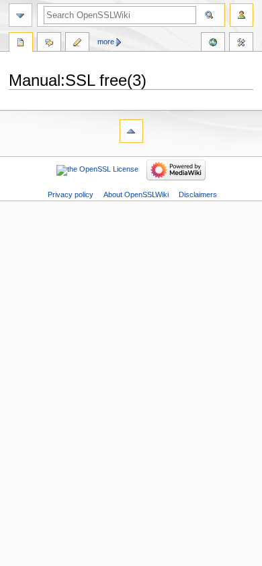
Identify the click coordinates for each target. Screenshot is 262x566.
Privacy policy (70, 194)
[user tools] (241, 15)
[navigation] (20, 15)
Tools (241, 43)
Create (77, 43)
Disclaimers (198, 194)
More (105, 42)
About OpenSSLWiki (136, 194)
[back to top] (131, 131)
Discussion (49, 43)
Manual (20, 43)
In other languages (213, 43)
